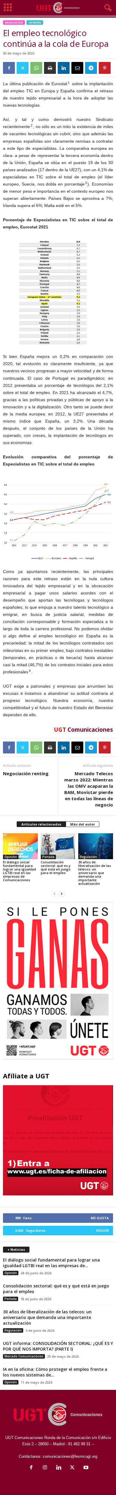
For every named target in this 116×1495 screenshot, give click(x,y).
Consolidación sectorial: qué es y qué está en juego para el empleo (55, 867)
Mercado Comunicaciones (23, 1356)
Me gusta (100, 1218)
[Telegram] (91, 68)
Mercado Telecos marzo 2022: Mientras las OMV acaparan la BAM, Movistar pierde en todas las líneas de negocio (88, 789)
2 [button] (31, 125)
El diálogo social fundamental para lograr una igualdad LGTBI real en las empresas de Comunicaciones (19, 871)
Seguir (102, 1230)
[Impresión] (50, 68)
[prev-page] (54, 893)
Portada (48, 857)
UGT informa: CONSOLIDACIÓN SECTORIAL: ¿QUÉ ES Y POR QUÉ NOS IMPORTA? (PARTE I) (58, 1346)
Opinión (35, 22)
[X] (23, 68)
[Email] (77, 68)
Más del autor (82, 824)
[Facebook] (9, 68)
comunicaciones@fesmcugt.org (70, 1456)
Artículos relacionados (41, 824)
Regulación (14, 22)
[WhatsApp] (36, 68)
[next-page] (62, 893)
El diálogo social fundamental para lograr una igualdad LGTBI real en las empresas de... (51, 1262)
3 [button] (86, 183)
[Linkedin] (64, 68)
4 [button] (30, 670)
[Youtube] (85, 1468)
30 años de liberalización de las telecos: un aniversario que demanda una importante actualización (94, 873)
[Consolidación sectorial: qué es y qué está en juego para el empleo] (58, 846)
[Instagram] (45, 1468)
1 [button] (69, 82)
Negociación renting (25, 773)
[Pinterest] (105, 68)
